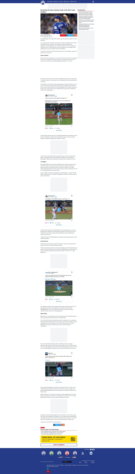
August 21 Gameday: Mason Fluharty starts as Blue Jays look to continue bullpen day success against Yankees (86, 13)
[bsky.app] (71, 35)
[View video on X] (59, 114)
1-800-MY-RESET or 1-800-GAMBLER (64, 465)
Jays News (50, 1)
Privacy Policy (80, 462)
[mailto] (74, 35)
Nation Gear (73, 1)
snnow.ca (47, 360)
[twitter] (69, 35)
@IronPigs (47, 279)
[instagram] (92, 449)
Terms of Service (85, 462)
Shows (61, 1)
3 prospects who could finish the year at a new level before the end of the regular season (86, 21)
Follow (56, 96)
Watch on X (69, 104)
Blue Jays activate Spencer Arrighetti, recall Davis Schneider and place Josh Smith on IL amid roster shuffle (86, 17)
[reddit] (76, 35)
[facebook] (67, 35)
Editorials (56, 1)
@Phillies (53, 279)
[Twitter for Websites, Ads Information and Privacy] (72, 126)
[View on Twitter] (71, 95)
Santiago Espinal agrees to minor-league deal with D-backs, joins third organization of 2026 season (86, 25)
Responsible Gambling (92, 462)
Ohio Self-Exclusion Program (52, 466)
